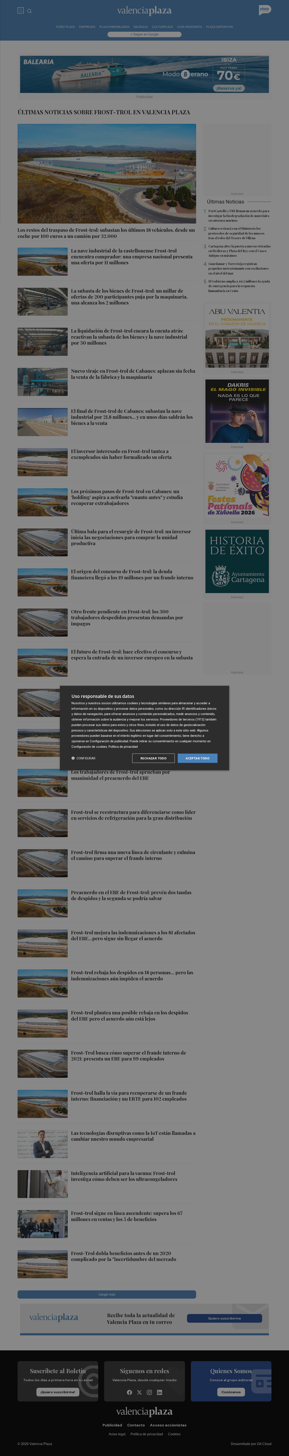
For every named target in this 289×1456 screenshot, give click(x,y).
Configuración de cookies (89, 746)
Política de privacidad (123, 746)
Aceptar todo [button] (197, 758)
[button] (83, 758)
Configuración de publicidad (109, 741)
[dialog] (144, 728)
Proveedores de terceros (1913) (182, 719)
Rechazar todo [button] (153, 758)
